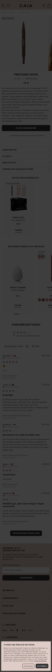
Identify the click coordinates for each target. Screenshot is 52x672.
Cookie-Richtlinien (40, 661)
